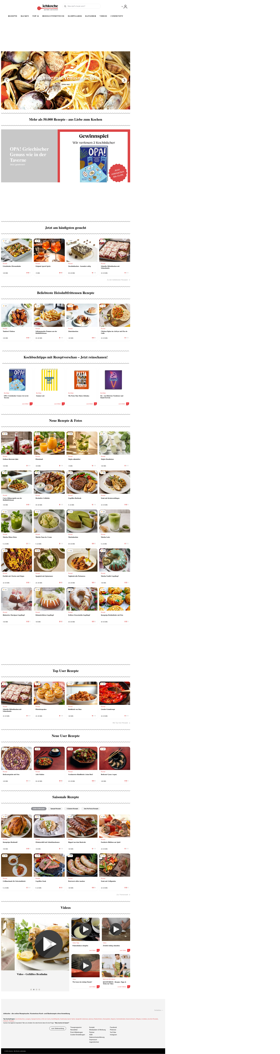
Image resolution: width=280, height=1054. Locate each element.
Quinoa (91, 1019)
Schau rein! (66, 84)
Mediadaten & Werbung (97, 1030)
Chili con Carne (46, 1019)
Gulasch (5, 1021)
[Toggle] (124, 7)
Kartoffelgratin (55, 1019)
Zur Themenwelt (122, 895)
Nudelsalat (63, 1019)
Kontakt (91, 1027)
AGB (90, 1035)
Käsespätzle (106, 1019)
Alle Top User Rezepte (120, 723)
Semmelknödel (120, 1019)
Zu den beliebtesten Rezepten (117, 280)
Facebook (113, 1027)
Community (117, 16)
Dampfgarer (75, 16)
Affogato (138, 1019)
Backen (25, 16)
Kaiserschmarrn (130, 1019)
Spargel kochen (36, 1019)
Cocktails (144, 1019)
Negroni (113, 1019)
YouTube (113, 1032)
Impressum (93, 1039)
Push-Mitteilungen (76, 1032)
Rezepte (12, 16)
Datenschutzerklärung (96, 1037)
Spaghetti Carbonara (82, 1019)
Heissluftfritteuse (53, 16)
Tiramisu (11, 1021)
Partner (91, 1032)
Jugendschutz (94, 1042)
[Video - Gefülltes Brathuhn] (35, 944)
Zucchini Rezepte (153, 1019)
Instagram (113, 1035)
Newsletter (74, 1030)
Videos (103, 16)
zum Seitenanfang (57, 1028)
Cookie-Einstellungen (77, 1034)
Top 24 (35, 16)
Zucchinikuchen (20, 1019)
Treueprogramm (76, 1027)
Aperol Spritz (71, 1019)
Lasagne (28, 1019)
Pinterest (113, 1030)
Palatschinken (98, 1019)
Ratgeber (90, 16)
